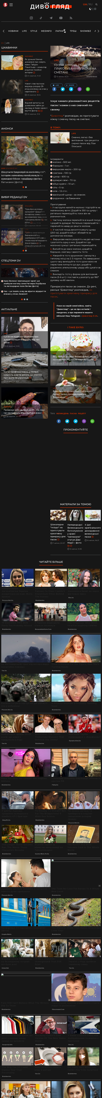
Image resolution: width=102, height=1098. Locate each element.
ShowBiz (85, 31)
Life (24, 31)
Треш (73, 31)
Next (98, 31)
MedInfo (46, 31)
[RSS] (71, 18)
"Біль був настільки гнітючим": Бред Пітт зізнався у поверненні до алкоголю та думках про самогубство (36, 214)
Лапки (59, 31)
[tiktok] (41, 18)
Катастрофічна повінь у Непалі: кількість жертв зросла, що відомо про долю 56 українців (23, 375)
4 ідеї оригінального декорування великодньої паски (93, 531)
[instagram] (31, 18)
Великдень (62, 413)
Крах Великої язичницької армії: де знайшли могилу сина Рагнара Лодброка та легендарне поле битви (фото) (25, 283)
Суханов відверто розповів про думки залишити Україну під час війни (22, 339)
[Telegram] (51, 18)
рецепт (82, 413)
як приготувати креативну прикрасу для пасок (73, 293)
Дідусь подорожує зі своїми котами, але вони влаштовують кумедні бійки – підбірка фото (22, 175)
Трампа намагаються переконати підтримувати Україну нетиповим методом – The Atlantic (35, 238)
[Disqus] (75, 469)
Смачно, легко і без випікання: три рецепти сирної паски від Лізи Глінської (85, 142)
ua (85, 4)
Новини (13, 31)
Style (33, 31)
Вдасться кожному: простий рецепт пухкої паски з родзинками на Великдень (73, 394)
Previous (3, 31)
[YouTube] (61, 18)
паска (73, 413)
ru (91, 4)
